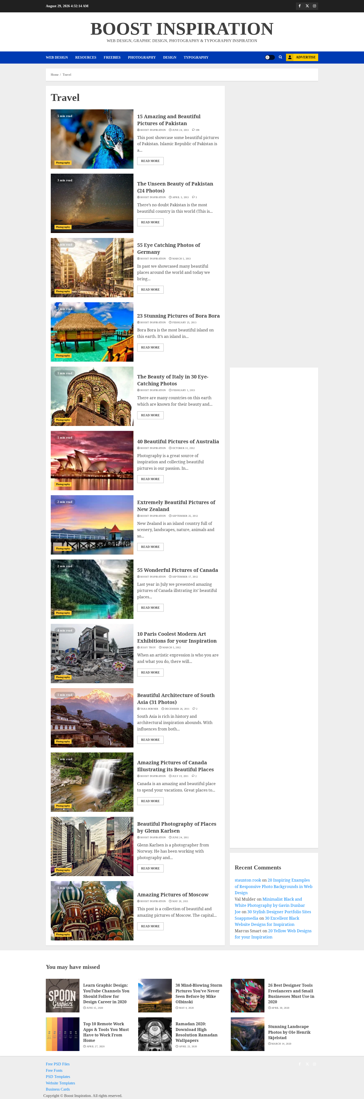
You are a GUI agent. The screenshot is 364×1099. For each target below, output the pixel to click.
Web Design (57, 57)
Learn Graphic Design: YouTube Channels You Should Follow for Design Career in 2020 (106, 993)
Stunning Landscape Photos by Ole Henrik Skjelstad (289, 1032)
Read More (150, 161)
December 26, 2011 (177, 708)
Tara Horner (149, 708)
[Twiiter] (307, 6)
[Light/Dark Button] (270, 57)
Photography (142, 57)
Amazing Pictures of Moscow (172, 894)
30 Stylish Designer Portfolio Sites (279, 911)
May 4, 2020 (186, 1007)
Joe (238, 911)
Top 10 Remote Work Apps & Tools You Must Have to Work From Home (106, 1032)
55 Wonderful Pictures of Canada (177, 570)
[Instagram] (314, 6)
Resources (85, 57)
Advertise (306, 57)
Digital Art (251, 627)
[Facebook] (299, 6)
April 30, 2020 (280, 1007)
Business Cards (58, 1089)
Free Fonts (54, 1070)
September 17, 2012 (185, 576)
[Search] (280, 57)
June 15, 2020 (95, 1007)
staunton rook (248, 880)
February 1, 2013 (183, 390)
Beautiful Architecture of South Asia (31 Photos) (176, 698)
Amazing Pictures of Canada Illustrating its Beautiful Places (175, 766)
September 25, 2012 (185, 515)
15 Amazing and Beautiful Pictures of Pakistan (169, 120)
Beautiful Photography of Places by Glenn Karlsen (176, 827)
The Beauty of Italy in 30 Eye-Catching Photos (172, 380)
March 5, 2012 (171, 647)
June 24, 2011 (180, 837)
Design (169, 57)
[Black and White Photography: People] (269, 705)
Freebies (112, 57)
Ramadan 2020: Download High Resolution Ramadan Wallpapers (197, 1032)
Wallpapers (251, 799)
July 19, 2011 (180, 776)
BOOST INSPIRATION (182, 29)
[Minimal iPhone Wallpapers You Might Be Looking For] (269, 792)
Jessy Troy (148, 647)
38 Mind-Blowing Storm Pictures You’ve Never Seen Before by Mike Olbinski (199, 993)
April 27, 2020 (95, 1046)
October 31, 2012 (183, 448)
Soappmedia (246, 918)
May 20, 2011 (180, 901)
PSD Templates (58, 1077)
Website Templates (60, 1083)
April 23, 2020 (188, 1046)
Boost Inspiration (153, 130)
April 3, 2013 (180, 197)
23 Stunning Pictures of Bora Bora (178, 315)
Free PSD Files (58, 1064)
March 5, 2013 (181, 258)
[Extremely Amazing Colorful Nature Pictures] (269, 428)
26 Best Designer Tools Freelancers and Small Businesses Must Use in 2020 (291, 993)
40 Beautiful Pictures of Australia (178, 441)
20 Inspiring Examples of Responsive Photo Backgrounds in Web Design (273, 886)
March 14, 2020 (281, 1043)
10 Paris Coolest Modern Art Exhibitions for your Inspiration (177, 637)
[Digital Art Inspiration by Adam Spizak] (269, 619)
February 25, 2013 (184, 322)
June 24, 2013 (180, 130)
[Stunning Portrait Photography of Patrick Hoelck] (269, 524)
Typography (196, 57)
